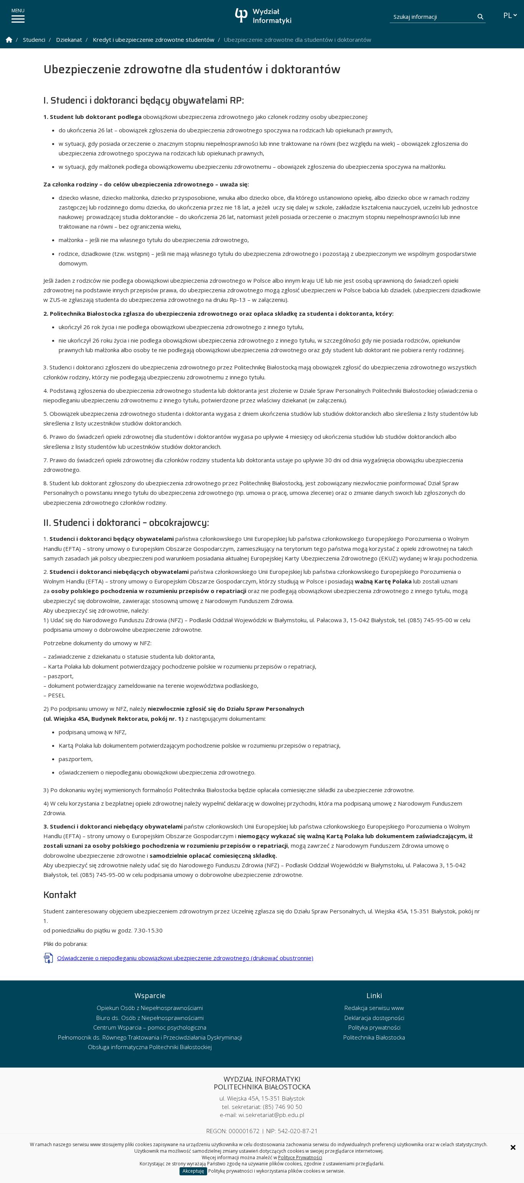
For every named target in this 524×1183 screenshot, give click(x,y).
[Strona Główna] (9, 40)
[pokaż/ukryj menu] (18, 19)
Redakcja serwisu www (374, 1008)
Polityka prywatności (374, 1027)
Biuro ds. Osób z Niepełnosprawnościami (150, 1018)
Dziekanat (69, 39)
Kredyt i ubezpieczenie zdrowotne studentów (153, 39)
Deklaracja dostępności (374, 1018)
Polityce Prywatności (300, 1157)
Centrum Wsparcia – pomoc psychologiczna (149, 1027)
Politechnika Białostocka (374, 1037)
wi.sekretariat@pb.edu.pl (271, 1115)
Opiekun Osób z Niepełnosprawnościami (150, 1008)
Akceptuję (193, 1171)
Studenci (34, 39)
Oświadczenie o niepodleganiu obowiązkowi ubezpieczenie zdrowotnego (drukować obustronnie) (185, 958)
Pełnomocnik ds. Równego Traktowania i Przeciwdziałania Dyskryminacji (150, 1037)
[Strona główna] (264, 16)
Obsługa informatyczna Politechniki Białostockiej (150, 1047)
